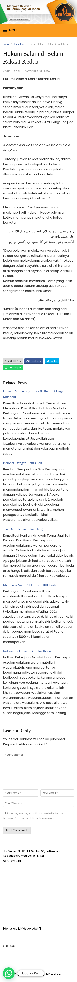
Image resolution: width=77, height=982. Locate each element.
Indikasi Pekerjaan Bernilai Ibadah (28, 651)
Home (6, 44)
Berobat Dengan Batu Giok (22, 463)
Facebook (35, 361)
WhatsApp (14, 367)
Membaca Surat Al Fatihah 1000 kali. (30, 585)
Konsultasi (19, 44)
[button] (9, 973)
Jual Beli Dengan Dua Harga (23, 529)
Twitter (53, 361)
